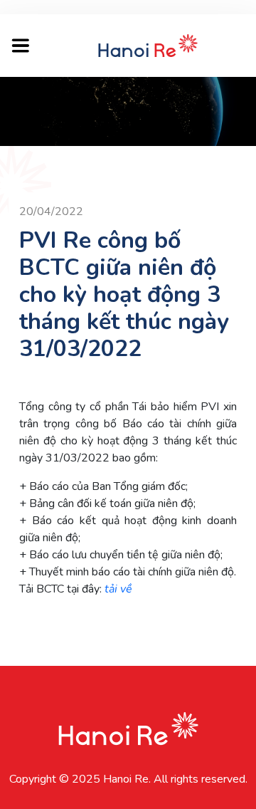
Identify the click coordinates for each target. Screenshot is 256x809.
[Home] (148, 45)
